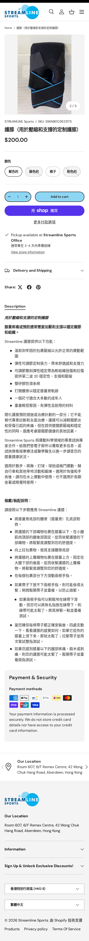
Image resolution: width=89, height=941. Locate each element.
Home (8, 28)
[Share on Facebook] (29, 287)
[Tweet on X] (20, 287)
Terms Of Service (66, 929)
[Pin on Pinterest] (38, 287)
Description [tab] (15, 306)
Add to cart (59, 197)
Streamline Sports (33, 920)
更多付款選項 (44, 222)
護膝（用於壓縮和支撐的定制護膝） (38, 28)
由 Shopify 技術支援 (66, 920)
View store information (28, 252)
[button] (72, 12)
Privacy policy (36, 929)
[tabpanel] (44, 489)
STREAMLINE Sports (19, 121)
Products (12, 929)
